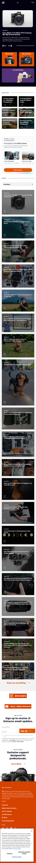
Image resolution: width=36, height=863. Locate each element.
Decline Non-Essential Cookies (24, 852)
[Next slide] (10, 46)
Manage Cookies (16, 856)
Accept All (9, 853)
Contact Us (5, 805)
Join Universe (7, 814)
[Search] (17, 3)
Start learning (18, 170)
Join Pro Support (7, 811)
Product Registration (8, 820)
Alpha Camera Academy (9, 808)
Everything (7, 184)
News (5, 817)
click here (14, 741)
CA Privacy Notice (20, 741)
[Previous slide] (4, 46)
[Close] (31, 831)
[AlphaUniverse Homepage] (3, 3)
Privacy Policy (13, 740)
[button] (32, 2)
